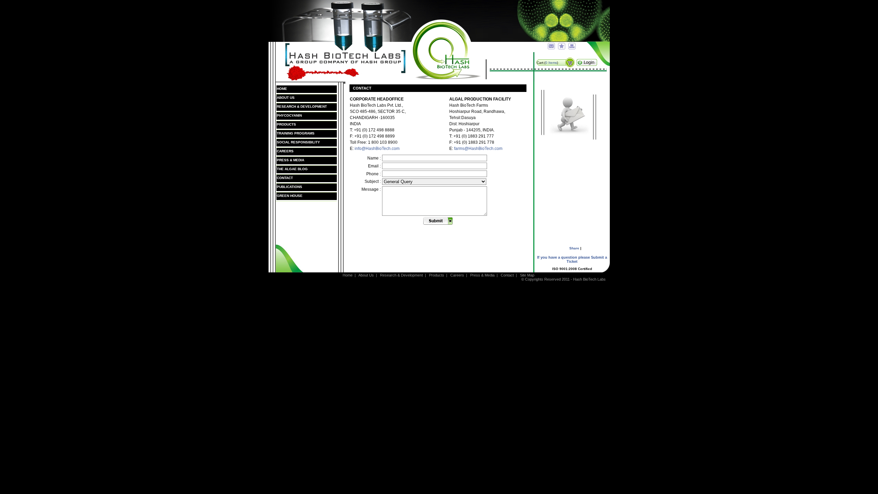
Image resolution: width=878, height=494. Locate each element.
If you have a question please (572, 259)
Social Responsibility (298, 142)
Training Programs (296, 133)
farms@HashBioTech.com (478, 148)
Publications (289, 187)
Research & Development (302, 106)
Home (282, 89)
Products (286, 124)
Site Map (527, 275)
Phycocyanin (289, 115)
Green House (289, 196)
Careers (285, 151)
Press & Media (290, 160)
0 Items (551, 62)
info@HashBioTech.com (377, 148)
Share (574, 248)
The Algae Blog (292, 169)
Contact (285, 178)
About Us (286, 97)
